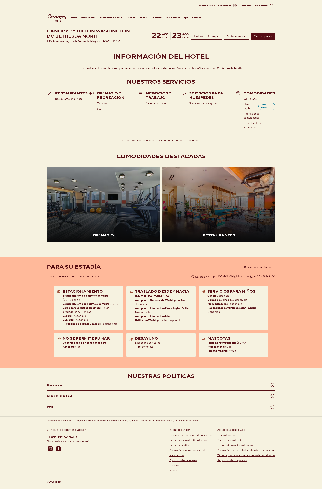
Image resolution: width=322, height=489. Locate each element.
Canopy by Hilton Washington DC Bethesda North (146, 420)
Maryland (80, 420)
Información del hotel (187, 420)
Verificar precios (264, 36)
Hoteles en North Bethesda (102, 420)
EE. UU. (67, 420)
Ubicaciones (53, 420)
